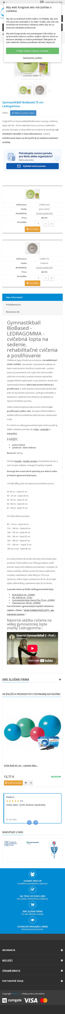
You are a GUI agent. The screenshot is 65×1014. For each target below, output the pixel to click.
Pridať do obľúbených (25, 782)
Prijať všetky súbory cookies (32, 51)
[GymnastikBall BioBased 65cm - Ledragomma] (25, 90)
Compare (31, 782)
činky (36, 429)
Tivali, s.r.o (16, 993)
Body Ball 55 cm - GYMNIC (23, 594)
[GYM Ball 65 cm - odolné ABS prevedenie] (32, 732)
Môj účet (7, 960)
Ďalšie (49, 90)
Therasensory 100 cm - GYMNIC (26, 602)
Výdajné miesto (11, 970)
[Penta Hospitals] (32, 842)
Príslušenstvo (13, 304)
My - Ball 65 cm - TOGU (22, 597)
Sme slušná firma (15, 679)
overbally (44, 429)
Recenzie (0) (12, 311)
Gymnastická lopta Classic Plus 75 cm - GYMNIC (33, 600)
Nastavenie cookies (32, 57)
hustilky (18, 461)
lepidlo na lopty (30, 461)
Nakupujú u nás (12, 832)
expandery (12, 433)
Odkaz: (5, 112)
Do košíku (34, 229)
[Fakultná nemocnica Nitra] (11, 843)
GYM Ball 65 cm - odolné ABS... (21, 765)
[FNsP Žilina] (54, 850)
